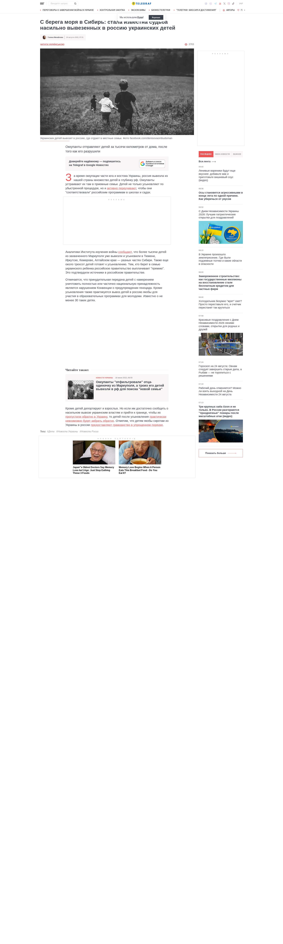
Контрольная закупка (112, 10)
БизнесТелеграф (160, 10)
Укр (241, 3)
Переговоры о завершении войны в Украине (68, 10)
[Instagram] (229, 3)
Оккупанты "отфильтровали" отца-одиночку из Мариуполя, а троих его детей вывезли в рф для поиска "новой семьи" (130, 385)
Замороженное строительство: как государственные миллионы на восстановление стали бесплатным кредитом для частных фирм (220, 282)
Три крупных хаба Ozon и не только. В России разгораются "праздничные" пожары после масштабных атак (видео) (219, 411)
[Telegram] (215, 3)
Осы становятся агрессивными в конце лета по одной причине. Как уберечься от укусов (221, 195)
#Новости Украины (67, 431)
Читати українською (52, 44)
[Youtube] (220, 3)
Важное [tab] (237, 154)
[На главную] (141, 3)
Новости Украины (104, 378)
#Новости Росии (89, 431)
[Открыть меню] (42, 3)
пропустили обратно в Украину (86, 416)
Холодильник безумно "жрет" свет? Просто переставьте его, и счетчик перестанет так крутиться (220, 304)
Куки (140, 17)
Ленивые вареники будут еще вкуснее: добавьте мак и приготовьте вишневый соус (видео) (217, 175)
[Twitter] (224, 3)
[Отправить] (75, 3)
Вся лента (204, 161)
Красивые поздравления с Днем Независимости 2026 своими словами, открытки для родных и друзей (219, 324)
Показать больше (215, 453)
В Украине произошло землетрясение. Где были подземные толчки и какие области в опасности (220, 259)
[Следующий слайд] (245, 10)
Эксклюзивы (138, 10)
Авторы (230, 10)
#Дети (51, 431)
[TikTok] (233, 3)
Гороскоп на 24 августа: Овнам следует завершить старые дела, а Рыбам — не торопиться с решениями (220, 371)
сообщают (125, 252)
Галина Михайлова (55, 37)
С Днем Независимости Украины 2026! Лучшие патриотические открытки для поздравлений (219, 214)
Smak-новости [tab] (222, 154)
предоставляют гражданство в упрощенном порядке (127, 425)
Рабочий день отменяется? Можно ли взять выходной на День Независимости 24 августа (220, 391)
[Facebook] (206, 3)
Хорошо (156, 17)
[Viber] (210, 3)
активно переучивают (121, 188)
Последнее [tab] (206, 154)
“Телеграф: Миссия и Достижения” (196, 10)
